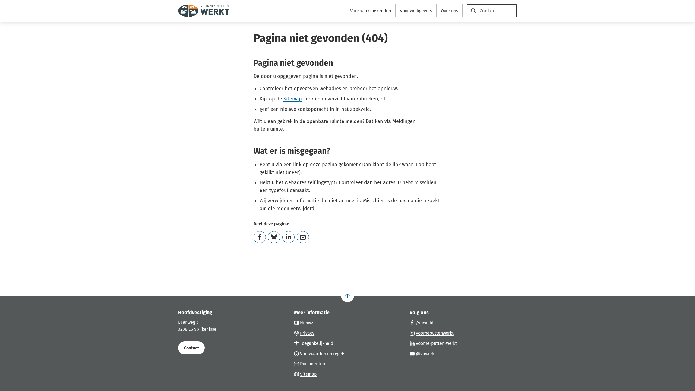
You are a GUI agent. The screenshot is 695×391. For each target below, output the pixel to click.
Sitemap (292, 99)
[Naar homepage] (203, 11)
